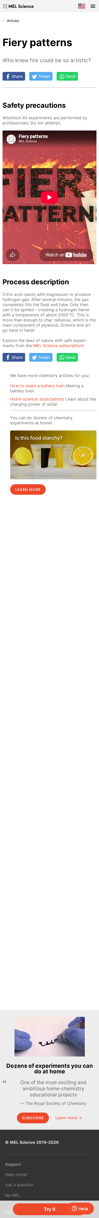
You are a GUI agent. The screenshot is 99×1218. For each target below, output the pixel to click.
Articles (13, 20)
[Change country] (82, 6)
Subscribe (33, 1118)
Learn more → (68, 1117)
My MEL (13, 1195)
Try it (49, 1209)
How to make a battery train (37, 385)
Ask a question (19, 1184)
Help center (16, 1174)
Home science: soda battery (37, 399)
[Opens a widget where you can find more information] (80, 1209)
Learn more (28, 489)
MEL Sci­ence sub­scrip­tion (58, 345)
